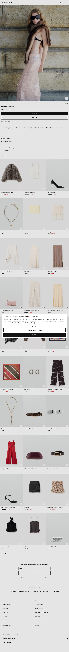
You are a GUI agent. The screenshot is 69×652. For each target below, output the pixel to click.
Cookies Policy (30, 322)
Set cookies (34, 326)
